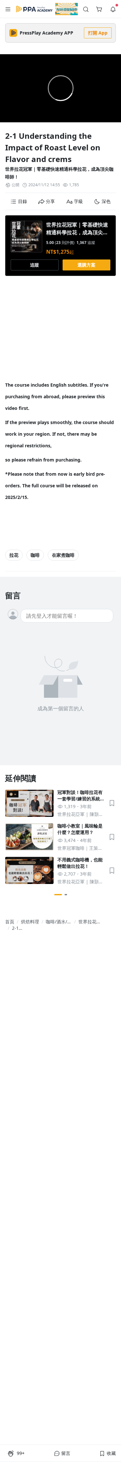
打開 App (97, 33)
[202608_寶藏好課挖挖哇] (66, 9)
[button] (8, 9)
